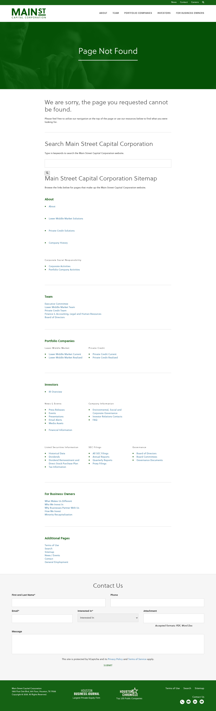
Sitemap (49, 552)
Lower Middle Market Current (65, 354)
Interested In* (85, 611)
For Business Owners (190, 13)
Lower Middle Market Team (60, 307)
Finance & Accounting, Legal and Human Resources (73, 314)
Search (48, 549)
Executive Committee (56, 304)
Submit (108, 665)
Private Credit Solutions (62, 231)
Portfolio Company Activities (64, 270)
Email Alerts (55, 420)
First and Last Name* (23, 595)
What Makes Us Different (58, 501)
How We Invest (53, 511)
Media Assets (56, 423)
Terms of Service (137, 659)
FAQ (95, 420)
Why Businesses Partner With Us (62, 508)
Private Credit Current (104, 354)
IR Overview (55, 392)
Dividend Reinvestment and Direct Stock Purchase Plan (64, 462)
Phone (114, 595)
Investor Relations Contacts (107, 416)
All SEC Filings (100, 453)
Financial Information (60, 430)
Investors (164, 13)
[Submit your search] (47, 173)
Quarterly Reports (102, 460)
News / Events (52, 555)
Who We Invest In (54, 504)
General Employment (56, 562)
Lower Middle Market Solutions (66, 219)
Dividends (54, 457)
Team (116, 13)
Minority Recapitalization (58, 515)
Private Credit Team (55, 311)
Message (17, 631)
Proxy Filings (99, 463)
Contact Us (198, 697)
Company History (58, 243)
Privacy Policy (115, 659)
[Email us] (188, 701)
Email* (15, 611)
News (174, 2)
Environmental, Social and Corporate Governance (107, 411)
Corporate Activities (59, 266)
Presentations (56, 416)
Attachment (150, 611)
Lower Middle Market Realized (65, 358)
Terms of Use (52, 545)
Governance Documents (150, 460)
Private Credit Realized (105, 358)
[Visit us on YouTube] (201, 701)
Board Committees (147, 457)
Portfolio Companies (138, 13)
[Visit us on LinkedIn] (195, 701)
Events (52, 413)
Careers (195, 2)
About (103, 13)
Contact (184, 2)
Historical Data (57, 453)
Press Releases (57, 410)
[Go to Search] (203, 2)
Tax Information (57, 467)
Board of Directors (55, 317)
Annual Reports (101, 457)
